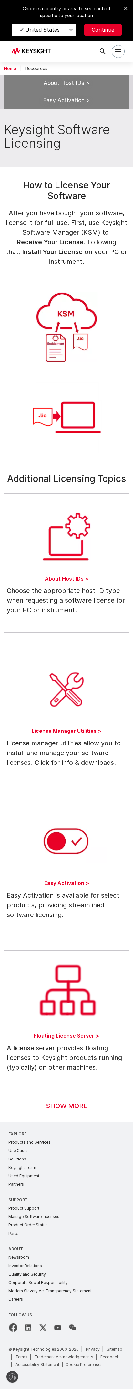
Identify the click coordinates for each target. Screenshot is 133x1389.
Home (10, 68)
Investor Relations (25, 1265)
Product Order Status (28, 1225)
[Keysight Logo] (33, 51)
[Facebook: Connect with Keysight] (13, 1327)
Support (18, 1199)
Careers (15, 1299)
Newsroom (18, 1257)
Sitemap (114, 1349)
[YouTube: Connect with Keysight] (58, 1327)
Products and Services (29, 1142)
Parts (13, 1233)
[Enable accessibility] (12, 1377)
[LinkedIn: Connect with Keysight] (28, 1327)
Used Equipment (23, 1175)
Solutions (17, 1159)
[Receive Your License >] (66, 316)
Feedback (109, 1356)
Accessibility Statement (37, 1364)
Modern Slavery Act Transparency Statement (50, 1290)
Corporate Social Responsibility (38, 1282)
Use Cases (18, 1150)
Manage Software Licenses (33, 1216)
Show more (66, 1106)
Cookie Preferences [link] (84, 1364)
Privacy (93, 1349)
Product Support (23, 1208)
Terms (21, 1356)
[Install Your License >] (66, 406)
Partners (16, 1184)
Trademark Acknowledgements (64, 1356)
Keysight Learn (22, 1167)
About (15, 1248)
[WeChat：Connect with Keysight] (72, 1327)
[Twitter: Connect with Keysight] (43, 1327)
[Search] (103, 51)
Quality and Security (27, 1274)
